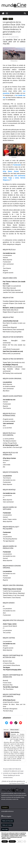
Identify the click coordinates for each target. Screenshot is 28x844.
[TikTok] (15, 722)
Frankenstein (17, 165)
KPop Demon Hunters (11, 171)
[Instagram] (11, 722)
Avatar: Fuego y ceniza (11, 178)
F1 (10, 180)
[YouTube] (20, 722)
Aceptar (4, 841)
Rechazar (12, 841)
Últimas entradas (14, 729)
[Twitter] (6, 722)
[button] (7, 13)
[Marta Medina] (7, 733)
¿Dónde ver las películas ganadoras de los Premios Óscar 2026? (13, 782)
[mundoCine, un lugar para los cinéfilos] (3, 13)
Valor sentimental (19, 175)
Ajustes (19, 841)
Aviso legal (5, 829)
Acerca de (6, 729)
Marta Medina (16, 36)
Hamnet (22, 178)
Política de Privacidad (7, 821)
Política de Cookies (7, 825)
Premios (10, 18)
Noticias (5, 18)
